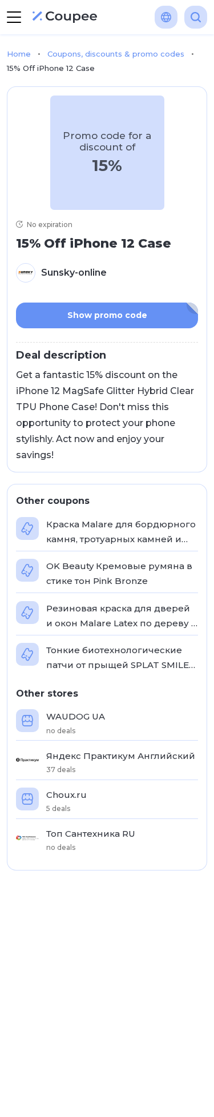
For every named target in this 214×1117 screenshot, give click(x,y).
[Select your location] (166, 17)
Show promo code (107, 315)
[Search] (195, 17)
